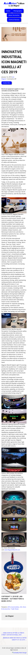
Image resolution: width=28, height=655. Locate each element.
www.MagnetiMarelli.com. (12, 550)
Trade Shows (15, 609)
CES (21, 607)
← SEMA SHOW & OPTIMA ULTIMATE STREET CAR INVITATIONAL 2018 (12, 634)
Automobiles (15, 607)
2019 (9, 607)
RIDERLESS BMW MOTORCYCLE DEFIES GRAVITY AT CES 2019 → (15, 639)
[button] (6, 82)
